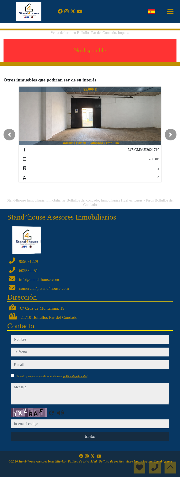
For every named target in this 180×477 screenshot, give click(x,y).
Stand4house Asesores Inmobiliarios (42, 461)
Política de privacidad (83, 461)
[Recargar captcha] (52, 413)
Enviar (90, 436)
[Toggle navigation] (170, 11)
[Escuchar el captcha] (60, 413)
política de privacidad (75, 376)
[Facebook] (60, 11)
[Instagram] (66, 11)
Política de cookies (111, 461)
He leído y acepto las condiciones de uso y (51, 376)
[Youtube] (79, 11)
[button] (9, 134)
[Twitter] (73, 11)
